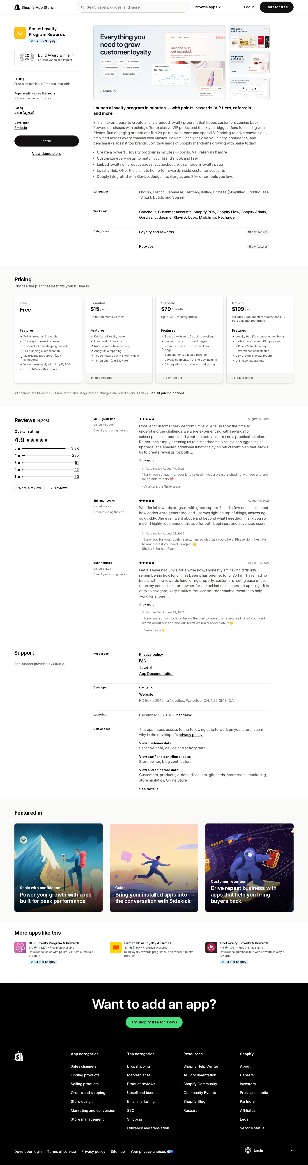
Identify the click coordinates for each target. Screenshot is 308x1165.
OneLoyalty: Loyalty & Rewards (244, 943)
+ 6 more (249, 88)
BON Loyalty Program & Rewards (54, 943)
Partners (247, 1101)
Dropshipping (138, 1066)
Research (192, 1110)
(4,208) (28, 113)
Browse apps (206, 7)
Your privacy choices (148, 1151)
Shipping (134, 1119)
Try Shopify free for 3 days (154, 1022)
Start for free (276, 7)
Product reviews (141, 1084)
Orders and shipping (88, 1092)
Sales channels (83, 1066)
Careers (247, 1075)
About (245, 1066)
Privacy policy (151, 654)
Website (146, 694)
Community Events (200, 1092)
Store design (82, 1101)
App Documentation (156, 673)
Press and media (254, 1092)
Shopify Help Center (201, 1066)
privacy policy (190, 734)
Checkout (147, 212)
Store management (87, 1119)
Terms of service (61, 1151)
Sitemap (118, 1151)
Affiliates (247, 1110)
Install (47, 141)
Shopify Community (200, 1084)
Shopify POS (204, 212)
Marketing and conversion (93, 1110)
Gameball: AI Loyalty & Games (147, 943)
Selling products (85, 1084)
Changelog (183, 715)
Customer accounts (174, 212)
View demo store (46, 153)
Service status (252, 1128)
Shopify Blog (194, 1101)
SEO (131, 1110)
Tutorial (145, 667)
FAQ (142, 660)
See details (148, 789)
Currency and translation (148, 1128)
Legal (244, 1119)
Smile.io (20, 128)
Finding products (85, 1075)
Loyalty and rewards (156, 232)
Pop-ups (146, 246)
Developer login (28, 1151)
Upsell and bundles (143, 1092)
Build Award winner (54, 55)
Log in (249, 7)
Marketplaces (139, 1075)
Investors (248, 1084)
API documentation (200, 1075)
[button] (58, 953)
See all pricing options (166, 393)
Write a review (29, 488)
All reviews (59, 488)
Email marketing (141, 1101)
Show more (146, 460)
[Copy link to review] (118, 419)
